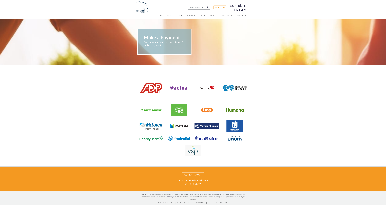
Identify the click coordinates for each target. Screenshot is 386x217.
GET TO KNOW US (193, 174)
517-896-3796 (193, 183)
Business (213, 15)
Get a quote (220, 7)
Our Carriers (227, 15)
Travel (202, 15)
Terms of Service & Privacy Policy (218, 203)
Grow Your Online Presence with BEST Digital (191, 203)
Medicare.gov (170, 197)
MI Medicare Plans (168, 203)
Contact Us (241, 15)
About (169, 15)
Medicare (190, 15)
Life (179, 15)
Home (160, 15)
